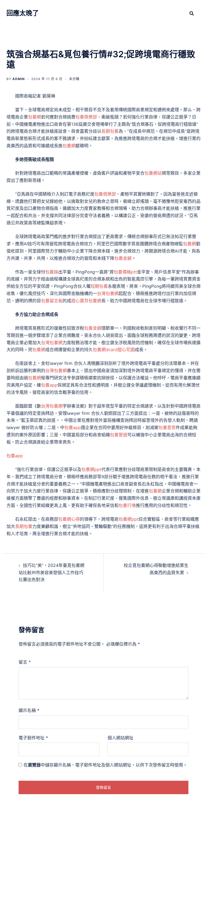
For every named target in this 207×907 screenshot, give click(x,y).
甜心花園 (126, 349)
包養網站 (153, 173)
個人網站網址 (120, 737)
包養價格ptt (125, 272)
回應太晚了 (22, 13)
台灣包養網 (108, 293)
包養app (49, 385)
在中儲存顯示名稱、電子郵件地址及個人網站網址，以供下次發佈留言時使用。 (105, 765)
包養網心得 (69, 519)
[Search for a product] (191, 13)
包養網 (34, 117)
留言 (25, 662)
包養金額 (123, 258)
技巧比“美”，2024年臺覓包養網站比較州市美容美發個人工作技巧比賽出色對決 (51, 572)
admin (18, 79)
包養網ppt (91, 469)
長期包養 (110, 131)
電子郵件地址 (33, 737)
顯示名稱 (29, 710)
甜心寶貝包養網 (86, 300)
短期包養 (99, 286)
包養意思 (167, 427)
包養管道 (118, 434)
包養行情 (127, 505)
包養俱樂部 (86, 117)
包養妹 (51, 272)
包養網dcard (105, 349)
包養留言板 (52, 300)
